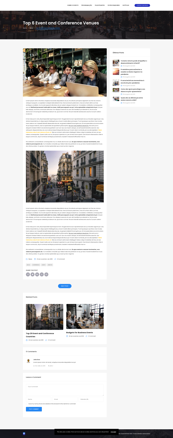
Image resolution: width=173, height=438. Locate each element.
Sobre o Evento (72, 5)
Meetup (50, 265)
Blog (28, 265)
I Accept (113, 432)
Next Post (64, 286)
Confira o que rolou (142, 5)
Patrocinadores (114, 5)
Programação (86, 5)
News (31, 28)
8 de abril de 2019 (40, 366)
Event (43, 265)
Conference (36, 265)
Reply (51, 366)
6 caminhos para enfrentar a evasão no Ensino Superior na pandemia (131, 71)
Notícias (126, 5)
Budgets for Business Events (79, 332)
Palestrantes (100, 5)
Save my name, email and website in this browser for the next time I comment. (52, 404)
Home (25, 28)
